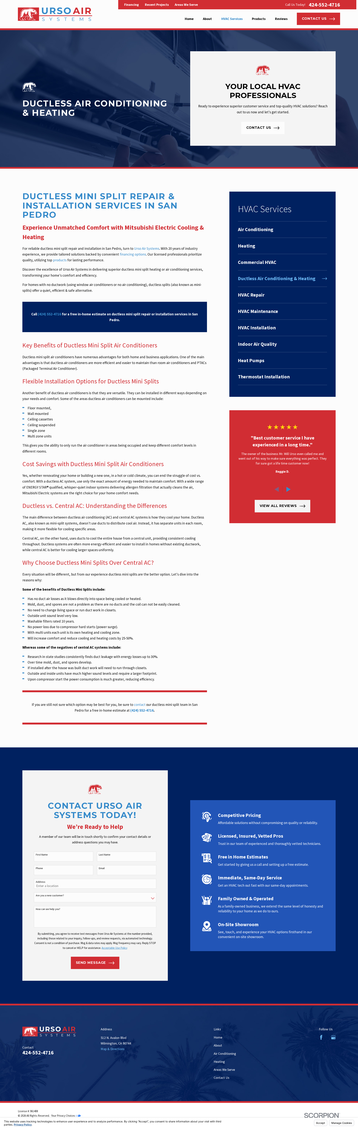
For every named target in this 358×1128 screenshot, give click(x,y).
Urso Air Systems (146, 248)
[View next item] (288, 489)
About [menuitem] (207, 19)
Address (40, 881)
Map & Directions (113, 1049)
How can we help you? (48, 909)
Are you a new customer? (50, 895)
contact (139, 704)
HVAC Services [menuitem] (232, 19)
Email (102, 868)
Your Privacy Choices (63, 1115)
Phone (39, 868)
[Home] (55, 14)
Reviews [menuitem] (281, 19)
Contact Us (221, 1077)
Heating (219, 1061)
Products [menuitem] (259, 19)
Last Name (104, 854)
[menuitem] (282, 229)
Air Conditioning (225, 1053)
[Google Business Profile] (333, 1037)
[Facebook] (321, 1037)
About (218, 1045)
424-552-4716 (324, 4)
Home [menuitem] (189, 19)
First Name (42, 854)
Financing (131, 4)
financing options (133, 254)
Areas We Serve (186, 4)
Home (218, 1037)
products (60, 260)
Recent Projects (157, 4)
